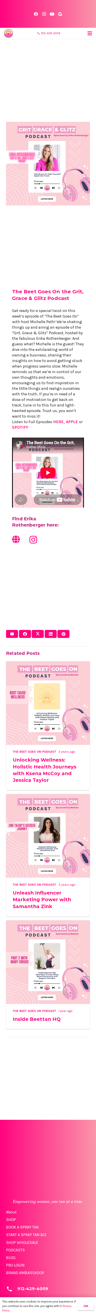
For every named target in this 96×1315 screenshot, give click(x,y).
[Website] (16, 539)
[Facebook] (36, 14)
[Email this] (12, 634)
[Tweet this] (38, 634)
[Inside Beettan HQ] (48, 923)
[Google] (60, 14)
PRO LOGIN (15, 1265)
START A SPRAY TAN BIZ (26, 1234)
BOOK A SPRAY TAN (22, 1227)
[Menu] (89, 33)
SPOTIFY (20, 427)
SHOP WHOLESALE (22, 1242)
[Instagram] (44, 14)
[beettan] (8, 33)
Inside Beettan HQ (37, 1019)
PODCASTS (15, 1250)
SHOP (11, 1219)
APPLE (72, 421)
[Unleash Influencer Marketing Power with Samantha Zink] (48, 796)
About (11, 1212)
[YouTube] (52, 14)
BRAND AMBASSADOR (25, 1272)
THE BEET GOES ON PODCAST (34, 752)
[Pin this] (63, 634)
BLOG (11, 1257)
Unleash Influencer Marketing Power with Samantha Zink (42, 899)
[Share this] (25, 634)
